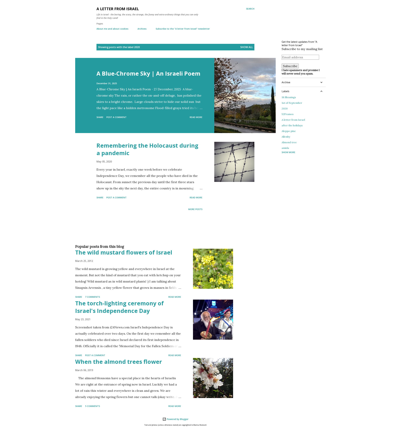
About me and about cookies (112, 28)
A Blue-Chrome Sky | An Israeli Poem (148, 73)
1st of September (292, 102)
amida (285, 147)
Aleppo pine (289, 131)
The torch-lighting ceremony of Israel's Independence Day (119, 307)
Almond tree (289, 142)
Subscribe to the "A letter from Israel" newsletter (183, 28)
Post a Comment (116, 117)
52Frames (288, 114)
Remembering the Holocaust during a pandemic (147, 149)
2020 (285, 108)
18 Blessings (289, 97)
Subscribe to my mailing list (302, 49)
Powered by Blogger (177, 419)
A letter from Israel (117, 8)
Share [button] (99, 117)
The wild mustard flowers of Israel (123, 252)
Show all (246, 47)
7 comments (92, 296)
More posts (195, 209)
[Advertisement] (169, 233)
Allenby (286, 136)
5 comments (92, 406)
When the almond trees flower (118, 361)
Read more (196, 117)
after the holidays (292, 125)
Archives (142, 28)
